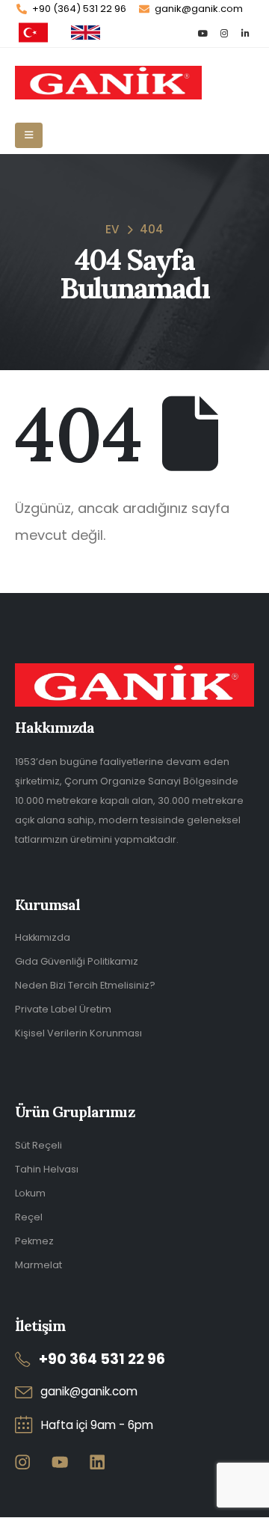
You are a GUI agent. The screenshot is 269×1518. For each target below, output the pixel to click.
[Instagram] (223, 33)
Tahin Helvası (46, 1169)
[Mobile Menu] (29, 135)
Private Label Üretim (63, 1009)
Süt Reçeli (38, 1145)
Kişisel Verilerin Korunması (78, 1033)
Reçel (29, 1217)
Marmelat (38, 1265)
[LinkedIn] (244, 33)
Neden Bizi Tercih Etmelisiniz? (85, 985)
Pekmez (34, 1241)
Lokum (30, 1193)
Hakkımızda (42, 937)
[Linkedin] (97, 1461)
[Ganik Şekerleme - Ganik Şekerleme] (108, 83)
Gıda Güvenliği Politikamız (76, 961)
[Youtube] (202, 33)
